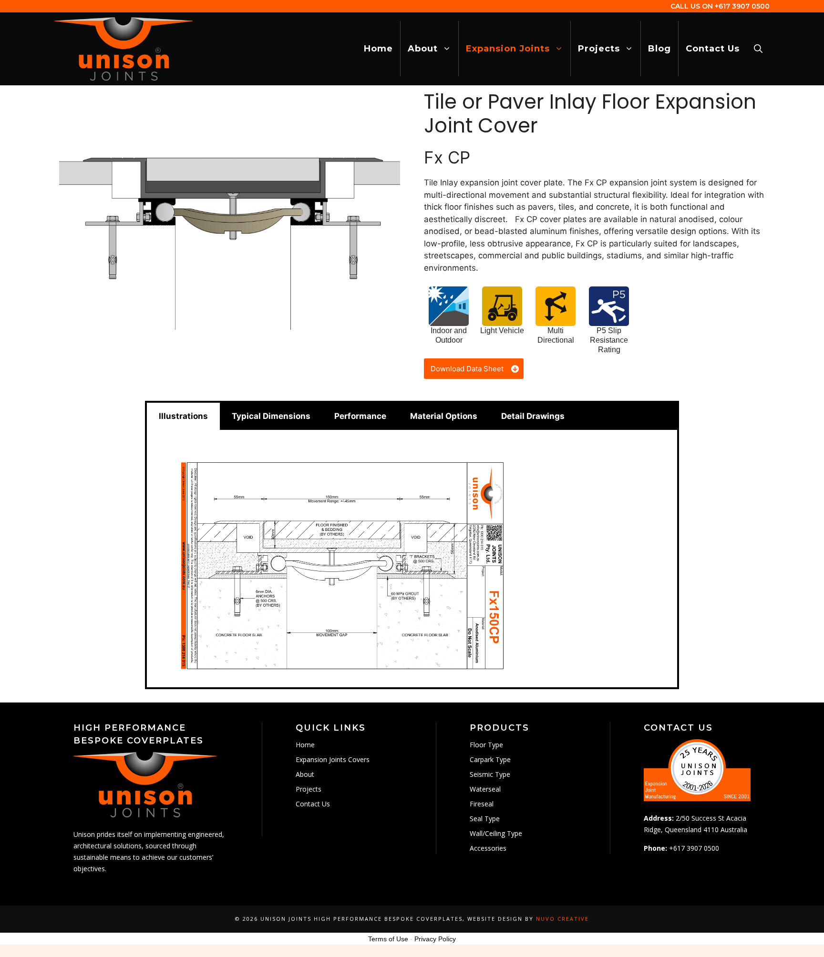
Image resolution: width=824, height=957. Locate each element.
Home (378, 48)
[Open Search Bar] (758, 48)
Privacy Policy (435, 939)
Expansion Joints (508, 48)
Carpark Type (490, 759)
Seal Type (485, 818)
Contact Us (713, 48)
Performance (360, 416)
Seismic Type (490, 774)
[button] (474, 368)
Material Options (443, 416)
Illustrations (183, 416)
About (423, 48)
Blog (659, 48)
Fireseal (482, 803)
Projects (599, 48)
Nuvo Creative (562, 918)
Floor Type (486, 744)
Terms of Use (388, 939)
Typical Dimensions (271, 416)
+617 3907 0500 (742, 6)
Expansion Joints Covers (333, 759)
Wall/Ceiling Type (496, 833)
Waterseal (485, 789)
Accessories (488, 848)
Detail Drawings (533, 416)
